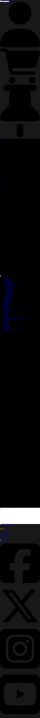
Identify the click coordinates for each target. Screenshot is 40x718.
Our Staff (3, 535)
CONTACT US (6, 326)
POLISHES (8, 296)
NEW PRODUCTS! (7, 278)
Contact (3, 531)
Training (3, 533)
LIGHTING (6, 313)
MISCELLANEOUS (7, 321)
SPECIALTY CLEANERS (10, 287)
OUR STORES (6, 325)
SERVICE (3, 304)
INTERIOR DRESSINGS (10, 292)
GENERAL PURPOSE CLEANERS (12, 284)
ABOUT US (6, 323)
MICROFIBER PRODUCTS (8, 316)
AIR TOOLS (6, 314)
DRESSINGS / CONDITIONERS (9, 291)
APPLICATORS (6, 307)
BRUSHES (6, 311)
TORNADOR (6, 315)
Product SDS (4, 538)
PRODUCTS (4, 277)
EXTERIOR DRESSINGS (10, 293)
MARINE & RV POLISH (10, 297)
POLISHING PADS (7, 310)
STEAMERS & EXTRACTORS (9, 319)
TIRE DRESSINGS (9, 294)
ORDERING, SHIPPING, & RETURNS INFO (11, 328)
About (3, 530)
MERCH (3, 322)
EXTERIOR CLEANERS (10, 283)
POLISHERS (6, 308)
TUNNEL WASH (8, 290)
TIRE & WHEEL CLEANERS (11, 285)
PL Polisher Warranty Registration (7, 537)
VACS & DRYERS (7, 320)
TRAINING (4, 305)
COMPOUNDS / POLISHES (8, 295)
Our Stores (3, 536)
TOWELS (5, 317)
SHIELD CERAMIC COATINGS (9, 281)
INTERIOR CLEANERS (10, 282)
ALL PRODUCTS (7, 279)
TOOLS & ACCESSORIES (6, 306)
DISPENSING (6, 312)
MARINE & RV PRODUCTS (8, 300)
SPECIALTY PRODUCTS (8, 299)
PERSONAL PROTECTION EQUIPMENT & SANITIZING (13, 318)
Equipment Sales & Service (6, 532)
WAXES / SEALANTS (7, 298)
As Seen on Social (7, 280)
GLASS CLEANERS (9, 286)
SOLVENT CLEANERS (10, 288)
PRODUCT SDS (6, 303)
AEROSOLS (6, 301)
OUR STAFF (6, 324)
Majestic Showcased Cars (6, 534)
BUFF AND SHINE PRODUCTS (11, 309)
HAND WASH (8, 289)
